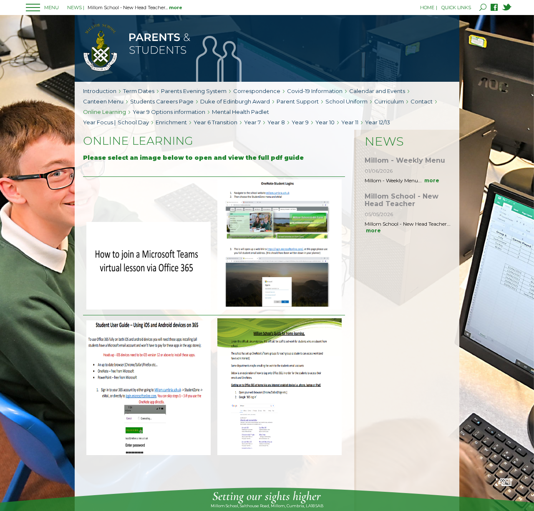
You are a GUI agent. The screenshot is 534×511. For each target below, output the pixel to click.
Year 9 (300, 122)
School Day (133, 122)
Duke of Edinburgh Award (235, 101)
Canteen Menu (103, 101)
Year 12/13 (377, 122)
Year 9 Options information (169, 111)
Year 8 (276, 122)
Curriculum (389, 101)
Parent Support (298, 101)
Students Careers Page (162, 101)
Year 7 (252, 122)
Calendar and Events (377, 91)
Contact (422, 101)
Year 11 (349, 122)
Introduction (99, 91)
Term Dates (138, 91)
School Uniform (346, 101)
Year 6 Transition (215, 122)
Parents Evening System (194, 91)
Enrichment (171, 122)
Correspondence (256, 91)
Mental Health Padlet (240, 111)
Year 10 (325, 122)
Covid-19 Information (315, 91)
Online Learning (104, 111)
